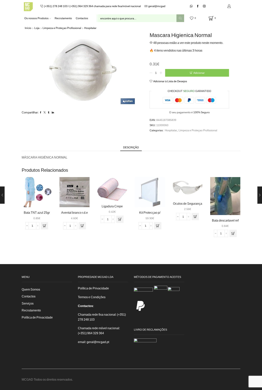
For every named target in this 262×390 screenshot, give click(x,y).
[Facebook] (197, 6)
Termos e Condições (91, 297)
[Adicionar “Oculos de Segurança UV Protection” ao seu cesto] (195, 216)
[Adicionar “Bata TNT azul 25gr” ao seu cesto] (44, 225)
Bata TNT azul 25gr (37, 212)
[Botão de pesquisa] (180, 18)
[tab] (131, 147)
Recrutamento (63, 18)
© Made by (219, 379)
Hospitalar (90, 28)
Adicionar (199, 72)
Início (28, 28)
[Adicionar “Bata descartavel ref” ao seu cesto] (233, 233)
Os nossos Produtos (36, 18)
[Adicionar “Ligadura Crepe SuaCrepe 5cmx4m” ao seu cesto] (120, 219)
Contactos (82, 18)
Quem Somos (31, 289)
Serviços (28, 303)
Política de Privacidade (37, 317)
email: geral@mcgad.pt (93, 342)
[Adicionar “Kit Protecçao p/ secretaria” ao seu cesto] (157, 225)
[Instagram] (204, 6)
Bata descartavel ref (225, 220)
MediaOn (233, 379)
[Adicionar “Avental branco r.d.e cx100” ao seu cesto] (82, 225)
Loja (37, 28)
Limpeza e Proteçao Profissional (62, 28)
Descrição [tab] (131, 147)
